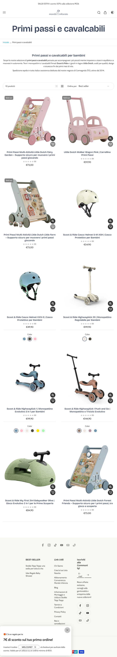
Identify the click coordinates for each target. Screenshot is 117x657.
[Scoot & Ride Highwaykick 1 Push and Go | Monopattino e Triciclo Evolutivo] (87, 378)
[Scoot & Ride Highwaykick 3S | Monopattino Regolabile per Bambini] (87, 286)
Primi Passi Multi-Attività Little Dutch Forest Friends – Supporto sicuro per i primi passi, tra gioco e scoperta (87, 503)
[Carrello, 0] (105, 12)
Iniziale (6, 42)
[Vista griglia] (62, 86)
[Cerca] (99, 12)
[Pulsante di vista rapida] (52, 138)
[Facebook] (43, 545)
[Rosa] (35, 339)
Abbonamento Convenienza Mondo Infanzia (61, 580)
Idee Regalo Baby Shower (33, 574)
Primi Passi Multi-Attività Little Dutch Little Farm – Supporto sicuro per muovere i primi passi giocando (30, 237)
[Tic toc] (55, 545)
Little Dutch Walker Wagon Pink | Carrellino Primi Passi (87, 153)
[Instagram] (49, 545)
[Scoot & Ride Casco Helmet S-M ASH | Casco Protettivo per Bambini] (87, 203)
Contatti (57, 616)
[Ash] (85, 339)
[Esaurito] (52, 144)
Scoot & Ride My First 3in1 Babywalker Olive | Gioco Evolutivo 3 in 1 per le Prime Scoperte (29, 502)
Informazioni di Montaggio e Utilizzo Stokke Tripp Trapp (60, 596)
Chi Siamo (58, 566)
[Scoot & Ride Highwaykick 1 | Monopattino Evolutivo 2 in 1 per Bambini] (30, 378)
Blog (56, 587)
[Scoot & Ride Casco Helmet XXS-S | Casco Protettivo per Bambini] (30, 286)
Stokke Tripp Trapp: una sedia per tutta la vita (35, 567)
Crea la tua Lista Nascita (60, 571)
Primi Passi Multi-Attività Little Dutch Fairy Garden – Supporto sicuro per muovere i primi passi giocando (30, 155)
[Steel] (24, 339)
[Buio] (111, 12)
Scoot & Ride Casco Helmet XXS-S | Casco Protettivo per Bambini (30, 318)
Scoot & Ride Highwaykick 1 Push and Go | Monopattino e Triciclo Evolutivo (87, 410)
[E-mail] (68, 545)
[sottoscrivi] (87, 575)
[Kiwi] (43, 431)
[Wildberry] (90, 431)
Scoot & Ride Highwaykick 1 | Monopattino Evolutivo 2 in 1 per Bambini (30, 410)
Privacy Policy (60, 612)
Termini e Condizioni (58, 606)
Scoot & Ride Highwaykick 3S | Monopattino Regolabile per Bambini (87, 318)
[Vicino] (67, 630)
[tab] (4, 146)
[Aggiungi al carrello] (110, 226)
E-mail (80, 575)
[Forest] (30, 339)
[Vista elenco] (56, 86)
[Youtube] (61, 545)
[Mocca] (79, 431)
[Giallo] (38, 431)
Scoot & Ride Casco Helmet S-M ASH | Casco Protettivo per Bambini (87, 236)
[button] (4, 12)
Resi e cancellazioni (59, 622)
